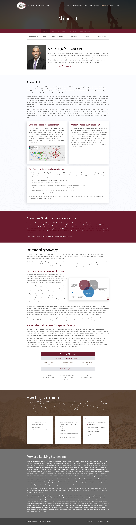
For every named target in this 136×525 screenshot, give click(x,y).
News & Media (88, 5)
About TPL (45, 31)
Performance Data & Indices (87, 31)
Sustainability (104, 5)
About (68, 5)
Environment (55, 31)
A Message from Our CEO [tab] (33, 37)
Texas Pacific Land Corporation (36, 521)
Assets (117, 5)
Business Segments (77, 5)
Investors (96, 5)
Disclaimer (100, 521)
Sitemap (107, 521)
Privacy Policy (90, 521)
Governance (72, 31)
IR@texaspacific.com (65, 236)
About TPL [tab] (44, 37)
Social (64, 31)
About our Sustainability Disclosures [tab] (57, 37)
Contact (112, 5)
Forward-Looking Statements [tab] (102, 37)
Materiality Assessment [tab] (87, 37)
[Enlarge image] (108, 298)
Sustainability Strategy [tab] (74, 37)
